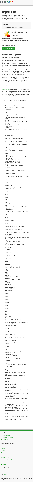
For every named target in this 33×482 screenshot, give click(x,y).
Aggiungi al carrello (9, 48)
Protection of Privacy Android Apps (9, 455)
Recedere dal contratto (6, 459)
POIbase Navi (22, 88)
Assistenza (3, 448)
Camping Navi (5, 89)
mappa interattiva (7, 66)
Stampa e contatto (5, 446)
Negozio (6, 7)
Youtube (5, 474)
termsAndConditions (6, 457)
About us (3, 450)
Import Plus (11, 7)
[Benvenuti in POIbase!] (2, 7)
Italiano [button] (4, 464)
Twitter (5, 472)
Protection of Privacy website (8, 452)
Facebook (5, 469)
